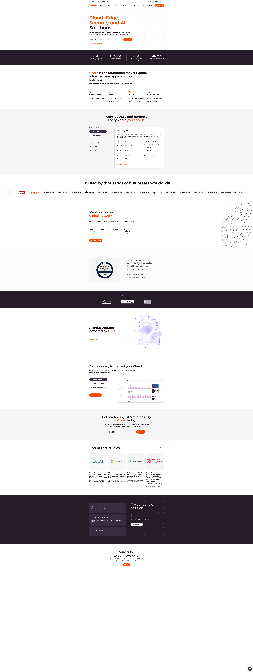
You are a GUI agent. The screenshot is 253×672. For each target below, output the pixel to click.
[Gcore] (93, 5)
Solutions (108, 5)
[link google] (91, 39)
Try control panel (95, 395)
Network (115, 5)
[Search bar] (143, 5)
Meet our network (96, 240)
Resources (125, 5)
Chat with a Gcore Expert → (96, 43)
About (132, 5)
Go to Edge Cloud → (122, 164)
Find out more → (93, 339)
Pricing (120, 5)
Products (101, 5)
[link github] (94, 39)
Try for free (128, 39)
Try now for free (137, 524)
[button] (98, 131)
